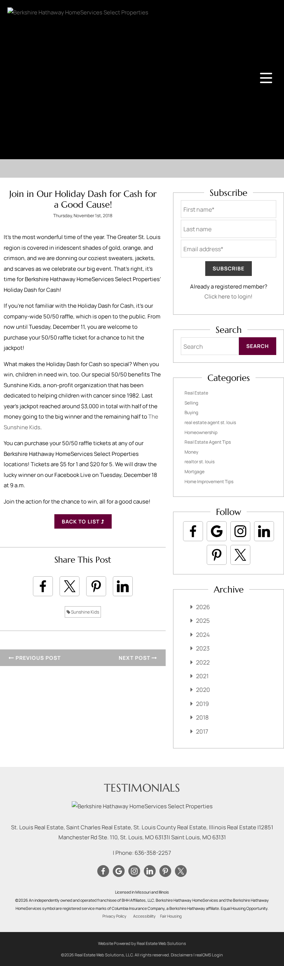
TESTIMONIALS (142, 788)
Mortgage (194, 471)
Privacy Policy (114, 916)
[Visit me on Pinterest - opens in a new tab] (217, 555)
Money (191, 452)
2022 (203, 662)
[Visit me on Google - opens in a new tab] (217, 531)
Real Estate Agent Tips (208, 442)
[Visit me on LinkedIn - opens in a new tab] (264, 531)
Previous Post (37, 657)
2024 (203, 635)
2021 (202, 676)
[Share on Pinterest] (96, 586)
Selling (191, 403)
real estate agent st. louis (210, 422)
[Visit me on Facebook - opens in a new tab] (193, 531)
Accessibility (144, 916)
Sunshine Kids (84, 612)
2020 (203, 690)
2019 (202, 704)
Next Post (135, 657)
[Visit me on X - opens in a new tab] (240, 555)
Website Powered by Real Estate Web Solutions (142, 943)
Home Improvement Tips (209, 481)
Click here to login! (228, 296)
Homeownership (201, 432)
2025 (203, 621)
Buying (191, 412)
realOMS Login (209, 955)
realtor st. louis (199, 461)
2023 (203, 648)
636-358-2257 (153, 853)
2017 (202, 731)
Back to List (81, 521)
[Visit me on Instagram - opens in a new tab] (240, 531)
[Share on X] (70, 586)
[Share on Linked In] (123, 586)
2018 (202, 717)
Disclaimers (182, 955)
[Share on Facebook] (43, 586)
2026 (203, 607)
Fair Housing (171, 916)
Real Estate (196, 393)
